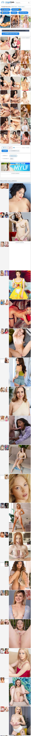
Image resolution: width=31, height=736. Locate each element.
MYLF (12, 158)
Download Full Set (11, 33)
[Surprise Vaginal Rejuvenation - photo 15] (15, 136)
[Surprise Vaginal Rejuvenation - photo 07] (15, 83)
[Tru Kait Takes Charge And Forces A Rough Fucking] (15, 21)
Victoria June (13, 155)
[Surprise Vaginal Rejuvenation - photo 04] (5, 70)
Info (5, 150)
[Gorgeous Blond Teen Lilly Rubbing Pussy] (26, 21)
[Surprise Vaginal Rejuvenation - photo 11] (15, 110)
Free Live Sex (15, 9)
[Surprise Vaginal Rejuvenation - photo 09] (15, 96)
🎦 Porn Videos (5, 12)
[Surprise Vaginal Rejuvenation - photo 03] (15, 56)
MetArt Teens (14, 6)
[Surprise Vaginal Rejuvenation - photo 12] (5, 123)
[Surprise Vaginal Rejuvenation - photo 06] (5, 83)
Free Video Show (23, 12)
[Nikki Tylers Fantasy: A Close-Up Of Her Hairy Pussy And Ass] (5, 21)
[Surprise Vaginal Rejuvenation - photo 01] (15, 43)
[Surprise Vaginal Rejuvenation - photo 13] (15, 123)
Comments (15, 150)
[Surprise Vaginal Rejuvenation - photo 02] (5, 56)
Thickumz (14, 12)
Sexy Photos (6, 9)
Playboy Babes (21, 6)
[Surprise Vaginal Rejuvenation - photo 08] (5, 96)
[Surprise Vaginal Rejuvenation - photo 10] (5, 110)
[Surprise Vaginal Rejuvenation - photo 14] (5, 136)
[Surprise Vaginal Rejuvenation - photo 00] (5, 43)
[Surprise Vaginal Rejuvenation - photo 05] (15, 70)
